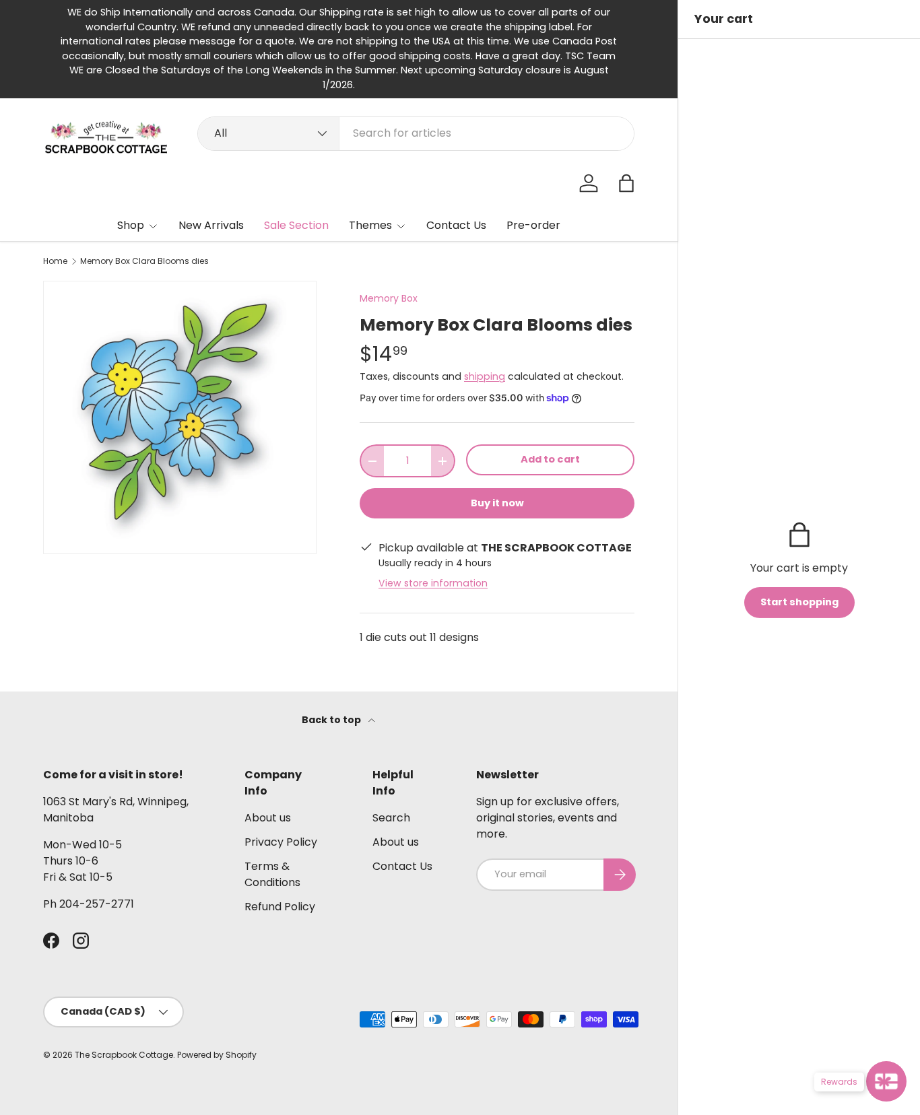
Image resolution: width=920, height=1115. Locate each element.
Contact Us (456, 225)
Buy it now (497, 503)
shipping (484, 376)
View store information (433, 583)
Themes (370, 225)
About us (267, 817)
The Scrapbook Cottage (124, 1054)
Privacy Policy (280, 842)
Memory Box (389, 298)
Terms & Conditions (272, 874)
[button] (626, 183)
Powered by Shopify (217, 1054)
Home (55, 261)
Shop (130, 225)
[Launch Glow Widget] (886, 1081)
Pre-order (533, 225)
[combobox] (416, 132)
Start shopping (799, 602)
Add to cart (550, 459)
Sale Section (296, 225)
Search (391, 817)
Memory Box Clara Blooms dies (144, 261)
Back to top (332, 720)
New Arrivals (211, 225)
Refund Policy (279, 906)
